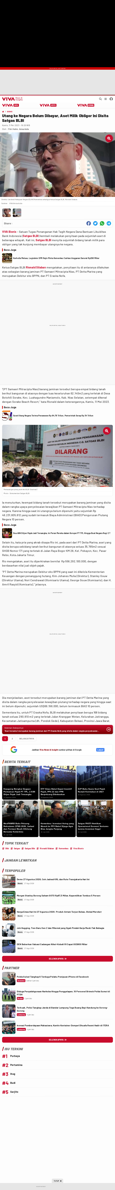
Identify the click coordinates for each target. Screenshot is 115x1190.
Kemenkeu (63, 848)
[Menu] (105, 98)
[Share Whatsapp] (102, 223)
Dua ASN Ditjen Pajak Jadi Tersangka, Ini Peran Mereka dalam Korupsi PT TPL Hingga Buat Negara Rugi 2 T (62, 533)
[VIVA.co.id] (12, 98)
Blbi (7, 848)
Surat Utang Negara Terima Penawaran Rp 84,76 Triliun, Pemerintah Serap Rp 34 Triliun (53, 415)
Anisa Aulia (24, 129)
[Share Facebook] (88, 223)
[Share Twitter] (95, 223)
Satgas (27, 235)
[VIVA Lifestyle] (48, 105)
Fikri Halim (13, 129)
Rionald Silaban (36, 267)
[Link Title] (8, 881)
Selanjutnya (26, 739)
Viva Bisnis (78, 848)
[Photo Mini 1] (6, 212)
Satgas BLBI (43, 240)
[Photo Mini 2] (16, 212)
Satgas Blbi (30, 848)
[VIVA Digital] (10, 105)
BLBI (36, 235)
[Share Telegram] (108, 223)
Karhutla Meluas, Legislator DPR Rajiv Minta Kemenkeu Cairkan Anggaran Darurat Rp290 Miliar (56, 258)
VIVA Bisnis (9, 231)
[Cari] (100, 98)
